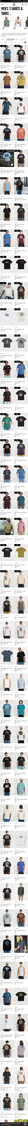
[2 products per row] (25, 42)
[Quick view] (12, 60)
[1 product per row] (23, 42)
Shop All (3, 39)
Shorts (17, 39)
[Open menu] (2, 4)
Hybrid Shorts (23, 39)
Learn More (8, 1124)
